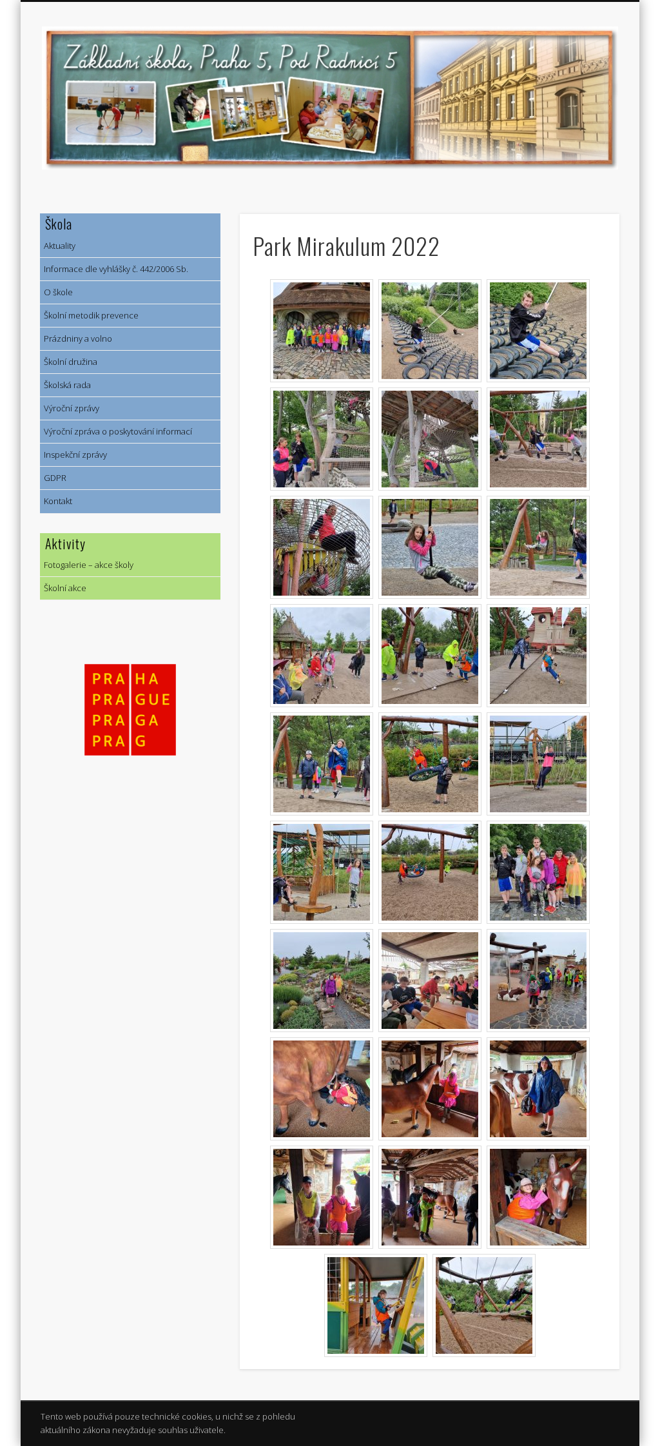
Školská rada (65, 385)
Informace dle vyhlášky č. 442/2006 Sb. (114, 269)
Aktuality (57, 245)
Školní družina (68, 361)
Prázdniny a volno (76, 338)
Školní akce (63, 588)
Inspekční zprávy (73, 454)
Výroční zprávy (69, 408)
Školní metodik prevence (89, 315)
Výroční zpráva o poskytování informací (116, 431)
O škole (56, 292)
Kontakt (56, 501)
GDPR (53, 478)
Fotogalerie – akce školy (86, 565)
